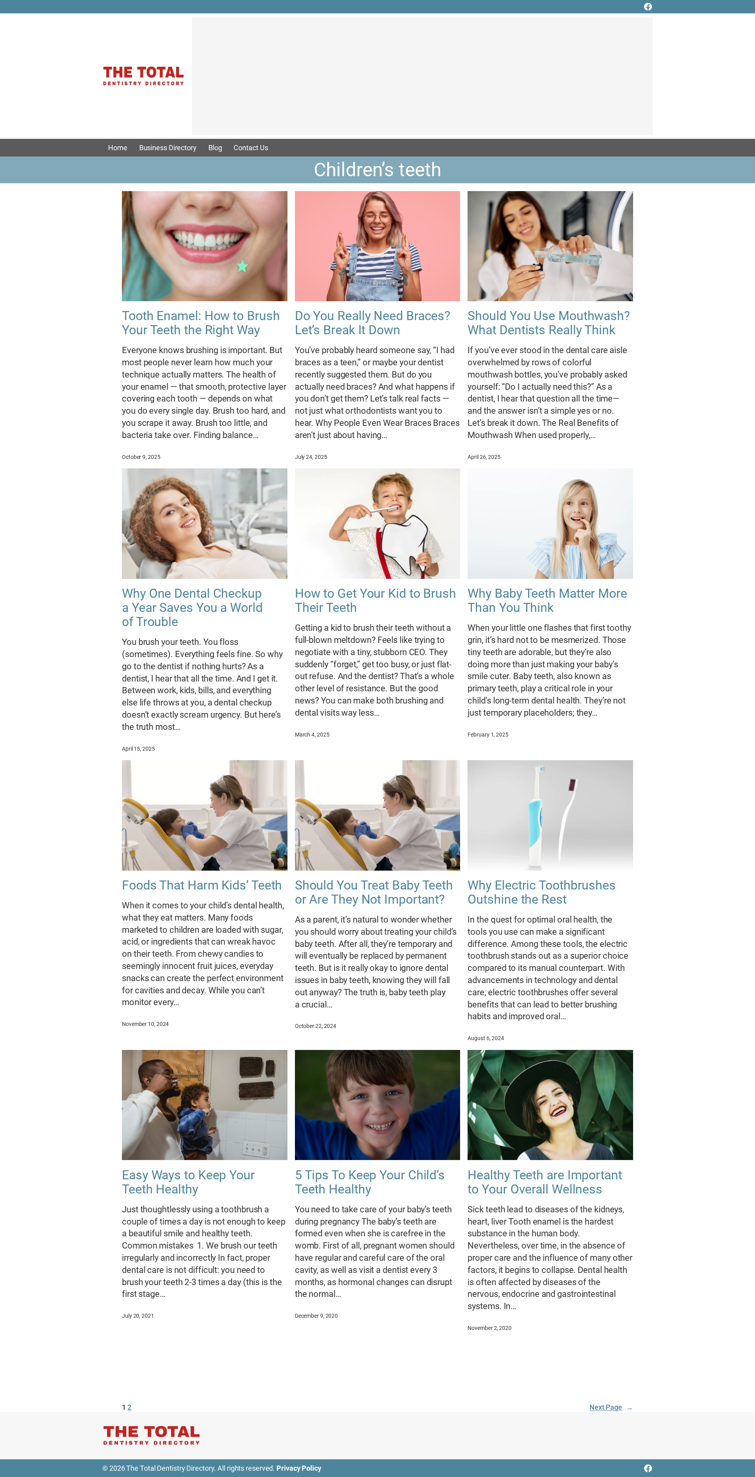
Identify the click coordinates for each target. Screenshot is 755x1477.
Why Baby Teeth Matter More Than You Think (547, 600)
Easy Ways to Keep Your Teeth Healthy (188, 1182)
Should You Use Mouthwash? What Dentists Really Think (549, 323)
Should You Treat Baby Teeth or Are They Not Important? (374, 892)
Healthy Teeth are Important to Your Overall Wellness (545, 1182)
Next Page (611, 1407)
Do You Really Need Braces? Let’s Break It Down (372, 323)
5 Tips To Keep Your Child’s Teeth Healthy (370, 1182)
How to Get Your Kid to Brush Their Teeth (375, 600)
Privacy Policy (298, 1468)
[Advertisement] (422, 80)
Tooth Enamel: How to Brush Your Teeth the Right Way (201, 323)
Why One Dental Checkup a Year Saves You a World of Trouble (192, 607)
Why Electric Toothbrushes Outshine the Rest (542, 892)
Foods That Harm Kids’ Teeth (202, 885)
